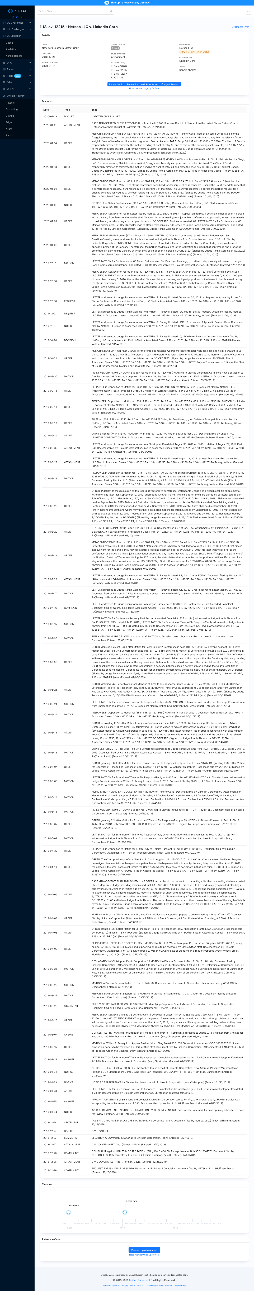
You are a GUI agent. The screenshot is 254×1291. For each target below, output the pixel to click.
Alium (9, 128)
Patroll (9, 135)
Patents (10, 102)
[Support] (17, 17)
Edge (9, 122)
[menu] (17, 55)
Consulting (12, 109)
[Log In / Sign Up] (21, 17)
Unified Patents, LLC (140, 1280)
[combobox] (74, 11)
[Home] (13, 17)
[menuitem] (17, 23)
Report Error (242, 26)
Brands (10, 115)
